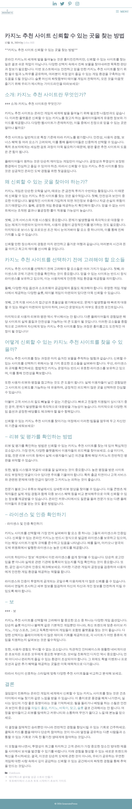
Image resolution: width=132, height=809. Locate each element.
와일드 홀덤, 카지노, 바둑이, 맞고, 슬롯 (57, 708)
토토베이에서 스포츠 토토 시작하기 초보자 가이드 (37, 781)
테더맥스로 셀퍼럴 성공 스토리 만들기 (31, 777)
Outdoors (14, 773)
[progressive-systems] (7, 12)
